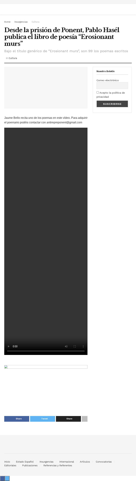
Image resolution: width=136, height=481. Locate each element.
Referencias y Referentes (57, 465)
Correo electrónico (108, 80)
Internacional (66, 461)
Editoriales (10, 465)
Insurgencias (21, 22)
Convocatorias (104, 461)
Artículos (85, 461)
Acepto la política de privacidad (111, 94)
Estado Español (25, 461)
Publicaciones (30, 465)
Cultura (35, 22)
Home (7, 22)
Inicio (7, 461)
